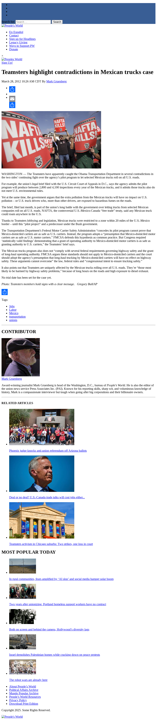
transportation (17, 316)
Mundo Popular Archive (23, 693)
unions (13, 320)
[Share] (82, 89)
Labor (12, 309)
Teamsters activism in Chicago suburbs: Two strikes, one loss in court (51, 544)
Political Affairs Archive (23, 690)
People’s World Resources (25, 696)
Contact (14, 35)
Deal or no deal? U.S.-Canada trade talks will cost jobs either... (47, 497)
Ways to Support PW (22, 45)
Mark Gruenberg (56, 81)
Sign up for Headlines (22, 39)
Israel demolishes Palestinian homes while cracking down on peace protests (54, 654)
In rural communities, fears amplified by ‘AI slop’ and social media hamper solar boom (61, 579)
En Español (16, 32)
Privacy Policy (18, 700)
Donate (13, 49)
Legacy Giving (18, 42)
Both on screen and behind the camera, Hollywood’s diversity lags (49, 629)
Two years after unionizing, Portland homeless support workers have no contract (57, 604)
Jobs (12, 306)
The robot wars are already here (28, 680)
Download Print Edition (23, 703)
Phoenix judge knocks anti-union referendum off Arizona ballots (48, 450)
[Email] (82, 99)
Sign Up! (7, 62)
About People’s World (22, 686)
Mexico (13, 313)
